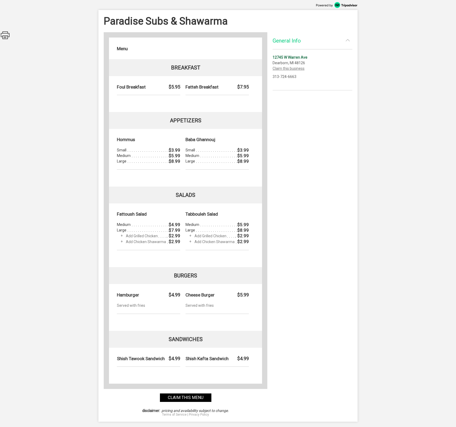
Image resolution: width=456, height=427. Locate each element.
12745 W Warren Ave (290, 57)
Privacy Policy (199, 414)
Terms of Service (174, 414)
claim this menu (185, 397)
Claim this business (289, 68)
